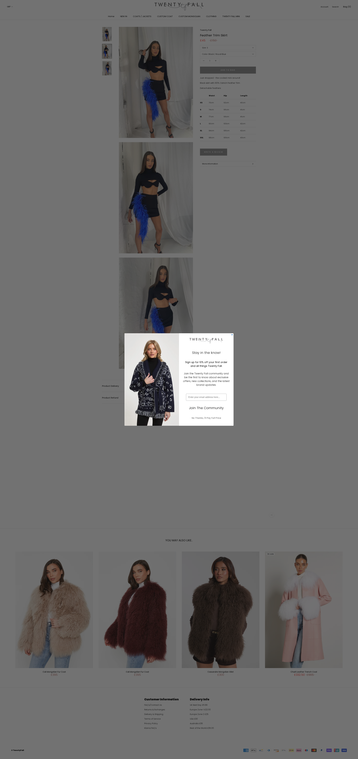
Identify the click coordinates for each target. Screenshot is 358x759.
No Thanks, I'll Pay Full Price (206, 418)
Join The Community (206, 408)
